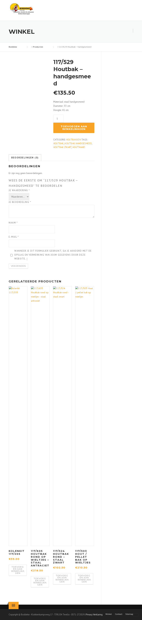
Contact (118, 614)
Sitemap (129, 614)
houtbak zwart (62, 147)
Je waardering (19, 190)
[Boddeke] (22, 8)
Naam (13, 222)
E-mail (14, 236)
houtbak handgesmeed (78, 143)
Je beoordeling (20, 202)
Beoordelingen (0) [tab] (25, 157)
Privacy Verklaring (94, 614)
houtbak (58, 143)
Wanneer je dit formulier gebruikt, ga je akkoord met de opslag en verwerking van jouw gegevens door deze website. (53, 254)
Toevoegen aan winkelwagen (74, 128)
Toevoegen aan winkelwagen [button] (17, 570)
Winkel (108, 614)
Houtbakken (73, 139)
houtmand (79, 147)
